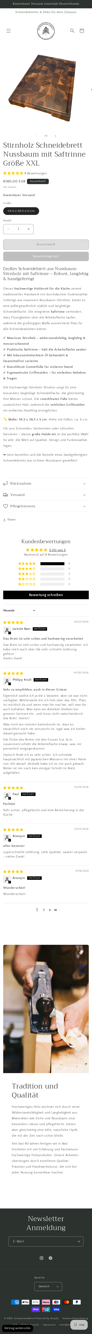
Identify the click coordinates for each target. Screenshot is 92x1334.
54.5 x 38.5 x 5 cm (23, 212)
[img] (13, 622)
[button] (8, 30)
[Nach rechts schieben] (55, 136)
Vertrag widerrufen (17, 1328)
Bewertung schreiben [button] (46, 595)
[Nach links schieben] (36, 136)
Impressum (49, 1325)
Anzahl (7, 220)
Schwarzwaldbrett (24, 1318)
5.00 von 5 (57, 550)
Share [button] (11, 519)
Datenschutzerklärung (75, 1318)
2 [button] (44, 910)
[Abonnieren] (78, 1241)
